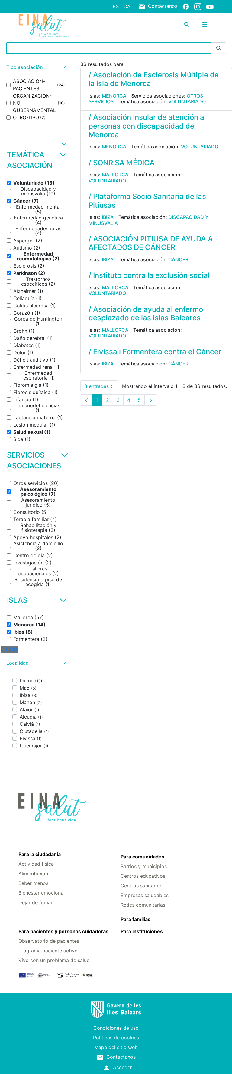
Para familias (135, 919)
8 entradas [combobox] (101, 387)
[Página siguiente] (150, 400)
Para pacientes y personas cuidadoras (63, 931)
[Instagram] (197, 6)
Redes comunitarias (143, 905)
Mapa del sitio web (116, 1047)
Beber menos (33, 883)
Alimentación (33, 874)
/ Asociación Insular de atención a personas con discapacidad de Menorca (146, 126)
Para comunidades (142, 857)
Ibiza (108, 217)
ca (127, 6)
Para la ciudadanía (39, 854)
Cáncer (178, 259)
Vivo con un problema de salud (54, 960)
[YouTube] (210, 7)
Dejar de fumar (35, 902)
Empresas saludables (145, 895)
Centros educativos (143, 876)
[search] (186, 24)
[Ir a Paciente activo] (50, 26)
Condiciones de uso (116, 1028)
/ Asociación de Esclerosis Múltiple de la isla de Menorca (154, 79)
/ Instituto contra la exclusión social (149, 275)
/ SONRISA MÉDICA (122, 162)
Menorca (114, 96)
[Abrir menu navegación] (205, 24)
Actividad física (36, 864)
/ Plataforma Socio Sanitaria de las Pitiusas (147, 201)
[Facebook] (185, 6)
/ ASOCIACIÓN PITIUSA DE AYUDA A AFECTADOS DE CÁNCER (151, 243)
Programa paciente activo (48, 951)
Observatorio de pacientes (48, 941)
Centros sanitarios (141, 886)
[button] (35, 67)
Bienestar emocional (41, 893)
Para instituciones (142, 931)
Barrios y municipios (144, 866)
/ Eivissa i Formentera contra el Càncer (155, 351)
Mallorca (115, 175)
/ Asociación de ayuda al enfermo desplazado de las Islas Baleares (146, 313)
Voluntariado (187, 101)
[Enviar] (219, 48)
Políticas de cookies (116, 1038)
